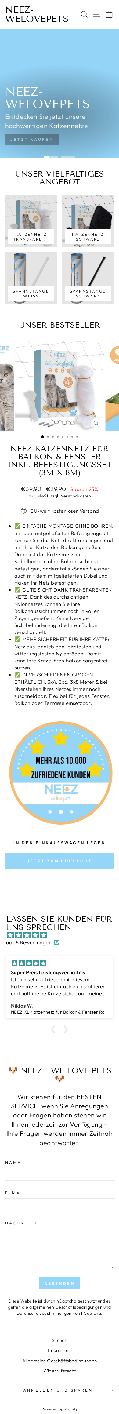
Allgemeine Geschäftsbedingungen (59, 1361)
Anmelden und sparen (58, 1390)
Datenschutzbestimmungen (44, 1313)
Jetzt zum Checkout (59, 860)
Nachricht (21, 1222)
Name (13, 1162)
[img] (62, 935)
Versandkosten (76, 496)
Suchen (59, 1340)
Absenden (59, 1283)
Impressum (59, 1350)
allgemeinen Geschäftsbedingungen (66, 1307)
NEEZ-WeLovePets (37, 14)
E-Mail (15, 1192)
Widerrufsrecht (59, 1371)
